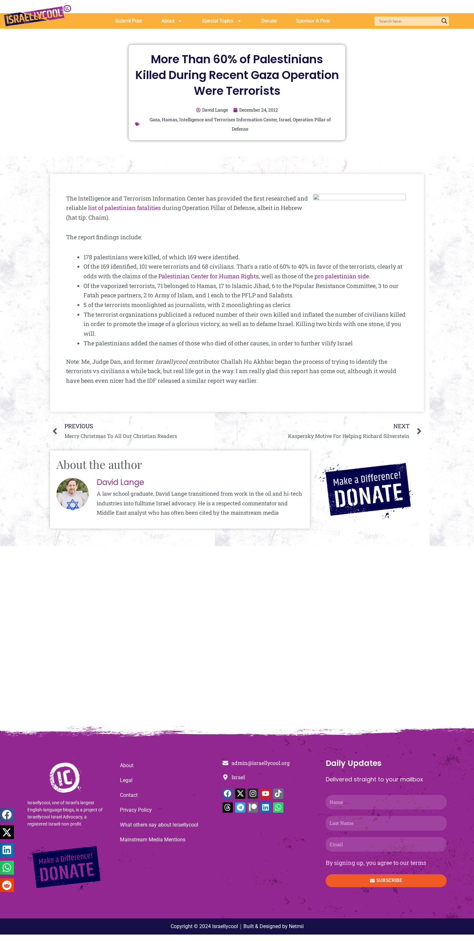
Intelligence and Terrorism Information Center (228, 119)
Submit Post (128, 21)
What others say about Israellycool (159, 825)
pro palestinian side (341, 276)
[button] (7, 815)
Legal (126, 780)
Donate (269, 21)
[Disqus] (237, 639)
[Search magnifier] (444, 20)
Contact (129, 795)
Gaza (155, 119)
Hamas (169, 119)
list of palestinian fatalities (124, 208)
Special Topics (217, 21)
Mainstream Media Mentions (152, 840)
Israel (285, 119)
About (167, 21)
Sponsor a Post (313, 21)
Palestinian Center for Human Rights (208, 276)
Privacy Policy (136, 810)
